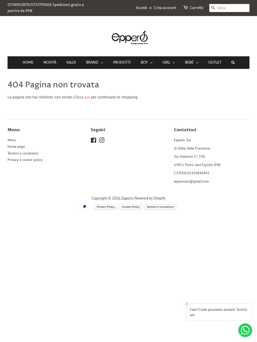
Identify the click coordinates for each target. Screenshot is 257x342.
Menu (12, 140)
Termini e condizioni (23, 153)
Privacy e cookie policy (25, 159)
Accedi (141, 8)
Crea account (165, 8)
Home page (16, 146)
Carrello (197, 8)
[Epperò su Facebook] (93, 141)
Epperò (127, 198)
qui (87, 96)
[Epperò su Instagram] (101, 141)
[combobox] (229, 8)
